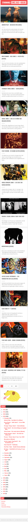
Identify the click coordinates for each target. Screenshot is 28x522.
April (5, 468)
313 (12, 386)
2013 (4, 489)
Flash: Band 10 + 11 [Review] (9, 309)
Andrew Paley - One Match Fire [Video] (12, 25)
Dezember (6, 418)
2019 (4, 416)
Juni (5, 464)
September (7, 457)
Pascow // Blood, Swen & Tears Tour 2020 (13, 216)
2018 (4, 478)
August (6, 459)
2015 (4, 484)
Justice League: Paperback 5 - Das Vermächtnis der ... (12, 441)
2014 (4, 487)
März (5, 471)
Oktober (6, 455)
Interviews (3, 501)
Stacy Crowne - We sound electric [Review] (13, 151)
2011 (4, 493)
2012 (4, 491)
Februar (6, 473)
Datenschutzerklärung (5, 507)
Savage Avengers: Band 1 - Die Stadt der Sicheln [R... (13, 434)
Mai (5, 466)
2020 (4, 414)
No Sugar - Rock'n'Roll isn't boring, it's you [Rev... (14, 449)
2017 (4, 480)
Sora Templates (10, 520)
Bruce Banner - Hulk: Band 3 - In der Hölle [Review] (14, 422)
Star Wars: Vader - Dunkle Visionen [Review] (13, 340)
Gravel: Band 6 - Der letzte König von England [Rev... (15, 428)
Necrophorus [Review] (8, 246)
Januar (6, 475)
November (6, 453)
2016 (4, 482)
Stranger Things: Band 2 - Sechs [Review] (13, 89)
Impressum (3, 505)
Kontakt (3, 503)
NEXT (16, 386)
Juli (5, 462)
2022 (4, 409)
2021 (4, 412)
